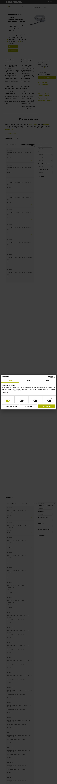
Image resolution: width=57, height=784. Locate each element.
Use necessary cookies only (10, 406)
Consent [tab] (10, 380)
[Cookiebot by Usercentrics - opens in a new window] (49, 377)
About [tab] (47, 380)
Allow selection (28, 406)
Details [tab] (28, 380)
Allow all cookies (47, 406)
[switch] (21, 401)
